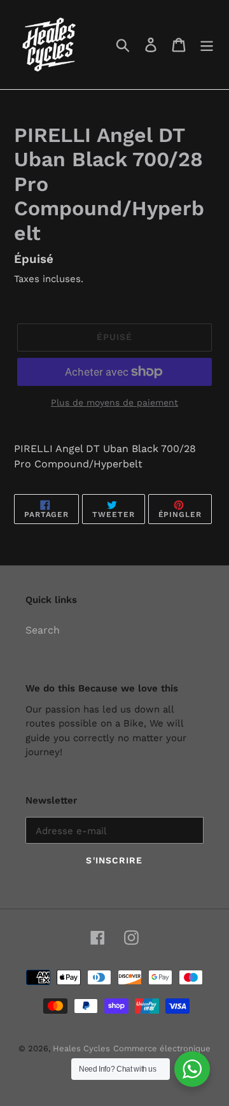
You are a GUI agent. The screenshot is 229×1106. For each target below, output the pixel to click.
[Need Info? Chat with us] (192, 1069)
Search (42, 630)
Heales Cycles (81, 1048)
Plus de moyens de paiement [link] (114, 402)
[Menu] (207, 45)
